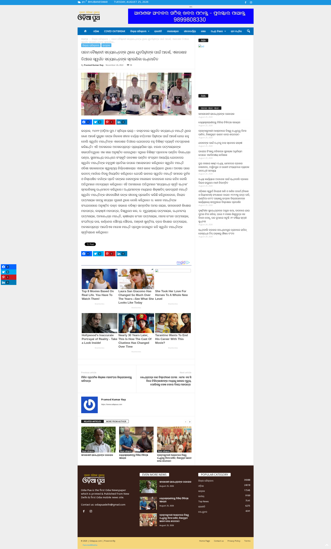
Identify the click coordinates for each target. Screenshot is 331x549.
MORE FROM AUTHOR (116, 421)
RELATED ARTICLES (92, 421)
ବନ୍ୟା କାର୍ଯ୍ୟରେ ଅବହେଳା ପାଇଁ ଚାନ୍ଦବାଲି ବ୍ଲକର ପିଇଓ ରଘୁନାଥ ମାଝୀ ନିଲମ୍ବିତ (223, 180)
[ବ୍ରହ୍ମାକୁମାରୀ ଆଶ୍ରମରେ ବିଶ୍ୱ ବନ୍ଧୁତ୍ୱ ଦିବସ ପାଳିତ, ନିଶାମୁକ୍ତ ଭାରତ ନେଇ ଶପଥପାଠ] (174, 440)
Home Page (204, 541)
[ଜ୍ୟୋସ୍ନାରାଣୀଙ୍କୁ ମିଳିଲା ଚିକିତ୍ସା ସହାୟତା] (136, 440)
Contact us (219, 541)
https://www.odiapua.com (111, 404)
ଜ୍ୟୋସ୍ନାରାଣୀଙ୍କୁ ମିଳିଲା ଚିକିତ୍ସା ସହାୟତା (133, 456)
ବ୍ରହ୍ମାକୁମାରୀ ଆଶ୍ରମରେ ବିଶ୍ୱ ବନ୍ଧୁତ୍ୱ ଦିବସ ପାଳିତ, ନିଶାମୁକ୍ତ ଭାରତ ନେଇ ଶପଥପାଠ (174, 457)
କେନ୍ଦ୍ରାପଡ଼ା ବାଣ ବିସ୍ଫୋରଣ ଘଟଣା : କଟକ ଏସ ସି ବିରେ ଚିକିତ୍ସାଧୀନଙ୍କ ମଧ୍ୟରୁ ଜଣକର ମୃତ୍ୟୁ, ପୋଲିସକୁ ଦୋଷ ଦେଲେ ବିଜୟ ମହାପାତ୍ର (165, 380)
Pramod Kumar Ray (93, 65)
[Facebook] (246, 2)
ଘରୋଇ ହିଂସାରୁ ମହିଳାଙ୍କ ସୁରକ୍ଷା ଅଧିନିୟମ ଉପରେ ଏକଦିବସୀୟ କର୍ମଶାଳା (220, 153)
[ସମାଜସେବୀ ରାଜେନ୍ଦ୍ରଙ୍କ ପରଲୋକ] (98, 440)
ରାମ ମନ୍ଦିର (236, 31)
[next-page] (190, 421)
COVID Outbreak (114, 31)
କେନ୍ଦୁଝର (202, 511)
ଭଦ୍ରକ (106, 45)
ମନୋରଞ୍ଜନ (173, 31)
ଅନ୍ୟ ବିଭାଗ (217, 31)
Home (84, 39)
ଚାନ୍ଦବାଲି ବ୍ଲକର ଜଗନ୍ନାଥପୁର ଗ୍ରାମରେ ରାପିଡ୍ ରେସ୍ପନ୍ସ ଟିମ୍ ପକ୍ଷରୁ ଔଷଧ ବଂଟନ (222, 231)
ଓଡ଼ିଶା (96, 31)
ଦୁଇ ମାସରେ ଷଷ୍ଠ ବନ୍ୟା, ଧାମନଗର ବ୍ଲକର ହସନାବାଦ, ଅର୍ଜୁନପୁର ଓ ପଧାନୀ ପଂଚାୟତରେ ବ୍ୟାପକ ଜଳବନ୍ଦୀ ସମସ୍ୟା (223, 167)
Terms (247, 541)
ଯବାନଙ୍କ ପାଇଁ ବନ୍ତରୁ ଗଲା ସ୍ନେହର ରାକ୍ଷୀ (220, 142)
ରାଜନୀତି (158, 31)
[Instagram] (251, 2)
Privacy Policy (234, 541)
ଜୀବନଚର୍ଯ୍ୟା (190, 31)
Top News (203, 501)
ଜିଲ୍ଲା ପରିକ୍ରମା (138, 31)
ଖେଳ (203, 31)
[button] (248, 31)
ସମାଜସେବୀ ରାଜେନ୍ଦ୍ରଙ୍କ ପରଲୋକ (97, 454)
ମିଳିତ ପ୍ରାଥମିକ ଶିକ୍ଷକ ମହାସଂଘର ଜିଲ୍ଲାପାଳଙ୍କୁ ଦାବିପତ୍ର (106, 378)
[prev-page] (185, 421)
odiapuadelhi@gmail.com (110, 504)
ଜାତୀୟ (201, 496)
